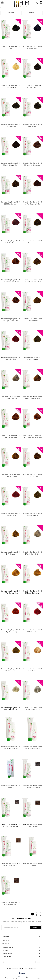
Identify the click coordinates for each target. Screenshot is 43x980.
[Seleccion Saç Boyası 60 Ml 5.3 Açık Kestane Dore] (10, 145)
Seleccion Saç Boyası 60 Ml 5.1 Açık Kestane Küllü (32, 786)
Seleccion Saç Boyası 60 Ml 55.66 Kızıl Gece (10, 242)
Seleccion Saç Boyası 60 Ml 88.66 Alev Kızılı (32, 631)
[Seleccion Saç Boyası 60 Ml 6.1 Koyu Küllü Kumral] (10, 807)
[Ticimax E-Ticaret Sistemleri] (21, 973)
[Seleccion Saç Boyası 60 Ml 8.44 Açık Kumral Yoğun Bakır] (10, 612)
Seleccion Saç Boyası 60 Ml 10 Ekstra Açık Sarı (10, 86)
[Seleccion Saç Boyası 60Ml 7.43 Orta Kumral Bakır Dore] (32, 418)
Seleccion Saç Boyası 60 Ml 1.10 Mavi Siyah (32, 47)
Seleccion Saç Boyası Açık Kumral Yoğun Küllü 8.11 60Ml (11, 864)
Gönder (35, 927)
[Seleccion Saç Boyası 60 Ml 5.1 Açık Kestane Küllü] (32, 768)
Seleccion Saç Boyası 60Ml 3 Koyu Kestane (32, 86)
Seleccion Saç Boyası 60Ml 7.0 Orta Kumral (32, 359)
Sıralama (11, 12)
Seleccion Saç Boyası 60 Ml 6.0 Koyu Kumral (32, 242)
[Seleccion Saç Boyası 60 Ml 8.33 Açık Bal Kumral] (32, 573)
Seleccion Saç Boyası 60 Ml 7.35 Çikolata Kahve (10, 903)
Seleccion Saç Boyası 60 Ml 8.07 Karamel (10, 553)
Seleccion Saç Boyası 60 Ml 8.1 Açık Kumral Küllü (32, 553)
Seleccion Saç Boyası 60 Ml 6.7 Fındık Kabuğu (32, 320)
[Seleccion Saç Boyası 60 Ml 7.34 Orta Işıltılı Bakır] (10, 418)
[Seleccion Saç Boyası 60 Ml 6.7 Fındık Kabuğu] (32, 301)
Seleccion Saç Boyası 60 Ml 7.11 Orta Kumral (32, 825)
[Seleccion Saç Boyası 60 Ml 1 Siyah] (10, 29)
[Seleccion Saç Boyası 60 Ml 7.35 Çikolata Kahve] (10, 885)
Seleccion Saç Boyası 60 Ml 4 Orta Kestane (10, 125)
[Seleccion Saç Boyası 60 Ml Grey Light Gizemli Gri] (32, 729)
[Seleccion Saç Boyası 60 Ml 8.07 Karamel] (10, 534)
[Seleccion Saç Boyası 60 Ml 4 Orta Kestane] (10, 107)
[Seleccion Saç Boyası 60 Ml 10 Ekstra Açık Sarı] (10, 68)
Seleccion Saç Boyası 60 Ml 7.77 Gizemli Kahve (32, 475)
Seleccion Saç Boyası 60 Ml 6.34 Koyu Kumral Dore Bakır (10, 281)
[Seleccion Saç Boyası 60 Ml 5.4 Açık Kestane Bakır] (32, 184)
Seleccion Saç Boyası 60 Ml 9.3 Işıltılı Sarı (32, 670)
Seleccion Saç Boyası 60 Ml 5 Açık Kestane (32, 125)
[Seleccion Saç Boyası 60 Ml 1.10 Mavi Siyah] (32, 29)
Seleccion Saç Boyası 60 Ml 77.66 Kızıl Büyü (10, 514)
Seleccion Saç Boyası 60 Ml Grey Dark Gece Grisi (10, 747)
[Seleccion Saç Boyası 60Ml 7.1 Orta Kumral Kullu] (10, 379)
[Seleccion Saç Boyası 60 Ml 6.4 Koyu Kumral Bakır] (10, 301)
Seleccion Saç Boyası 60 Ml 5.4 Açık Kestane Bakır (32, 203)
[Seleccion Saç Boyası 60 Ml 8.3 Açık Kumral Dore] (10, 573)
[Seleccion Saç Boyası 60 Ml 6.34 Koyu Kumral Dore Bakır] (10, 262)
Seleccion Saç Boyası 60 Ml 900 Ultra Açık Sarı (10, 709)
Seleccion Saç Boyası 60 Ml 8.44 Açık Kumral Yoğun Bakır (10, 631)
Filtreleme (31, 12)
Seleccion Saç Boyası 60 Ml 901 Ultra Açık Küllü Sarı (32, 709)
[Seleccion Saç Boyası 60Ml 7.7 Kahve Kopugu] (10, 457)
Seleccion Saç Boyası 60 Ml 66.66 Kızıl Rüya (10, 359)
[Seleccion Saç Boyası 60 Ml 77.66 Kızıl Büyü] (10, 496)
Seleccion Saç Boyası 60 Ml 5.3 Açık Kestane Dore (10, 164)
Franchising (5, 940)
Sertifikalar (5, 943)
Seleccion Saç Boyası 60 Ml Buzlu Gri (10, 786)
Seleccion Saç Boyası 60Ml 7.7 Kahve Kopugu (11, 475)
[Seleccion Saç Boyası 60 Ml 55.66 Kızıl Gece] (10, 223)
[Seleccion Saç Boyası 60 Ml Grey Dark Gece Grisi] (10, 729)
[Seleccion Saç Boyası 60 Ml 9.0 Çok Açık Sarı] (10, 651)
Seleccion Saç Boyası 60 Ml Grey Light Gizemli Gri (32, 747)
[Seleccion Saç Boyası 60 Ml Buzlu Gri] (10, 768)
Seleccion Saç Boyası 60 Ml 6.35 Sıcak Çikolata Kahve (32, 281)
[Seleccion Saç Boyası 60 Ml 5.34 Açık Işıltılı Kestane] (32, 145)
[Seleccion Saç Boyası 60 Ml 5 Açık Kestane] (32, 107)
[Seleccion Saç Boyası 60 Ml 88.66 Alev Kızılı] (32, 612)
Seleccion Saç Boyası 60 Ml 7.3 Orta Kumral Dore (32, 397)
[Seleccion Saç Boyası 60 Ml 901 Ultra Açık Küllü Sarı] (32, 690)
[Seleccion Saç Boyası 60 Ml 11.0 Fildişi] (32, 846)
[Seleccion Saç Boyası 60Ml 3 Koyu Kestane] (32, 68)
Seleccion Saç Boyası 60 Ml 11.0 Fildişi (32, 864)
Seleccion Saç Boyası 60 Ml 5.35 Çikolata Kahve (10, 203)
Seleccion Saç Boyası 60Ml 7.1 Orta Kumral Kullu (11, 397)
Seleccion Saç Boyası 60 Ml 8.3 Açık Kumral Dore (10, 592)
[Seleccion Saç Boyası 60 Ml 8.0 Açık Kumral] (32, 496)
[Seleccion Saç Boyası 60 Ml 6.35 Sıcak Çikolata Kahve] (32, 262)
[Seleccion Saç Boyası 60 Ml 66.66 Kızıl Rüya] (10, 340)
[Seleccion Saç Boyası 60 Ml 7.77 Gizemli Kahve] (32, 457)
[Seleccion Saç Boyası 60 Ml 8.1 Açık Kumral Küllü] (32, 534)
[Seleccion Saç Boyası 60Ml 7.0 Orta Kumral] (32, 340)
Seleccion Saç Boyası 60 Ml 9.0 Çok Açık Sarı (10, 670)
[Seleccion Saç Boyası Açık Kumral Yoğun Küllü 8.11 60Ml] (10, 846)
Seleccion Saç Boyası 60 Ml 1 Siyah (10, 47)
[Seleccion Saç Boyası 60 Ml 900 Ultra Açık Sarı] (10, 690)
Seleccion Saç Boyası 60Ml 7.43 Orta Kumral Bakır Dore (32, 436)
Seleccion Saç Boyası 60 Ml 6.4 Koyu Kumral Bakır (10, 320)
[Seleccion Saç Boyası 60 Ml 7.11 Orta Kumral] (32, 807)
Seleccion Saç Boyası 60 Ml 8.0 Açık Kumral (32, 514)
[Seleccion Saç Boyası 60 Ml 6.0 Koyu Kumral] (32, 223)
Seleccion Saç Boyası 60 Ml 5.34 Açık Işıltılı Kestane (32, 164)
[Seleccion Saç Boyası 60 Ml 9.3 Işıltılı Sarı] (32, 651)
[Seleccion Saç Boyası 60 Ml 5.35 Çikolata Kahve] (10, 184)
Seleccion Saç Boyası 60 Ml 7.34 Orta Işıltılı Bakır (10, 436)
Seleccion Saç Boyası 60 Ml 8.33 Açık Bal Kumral (32, 592)
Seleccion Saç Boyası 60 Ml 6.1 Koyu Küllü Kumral (10, 825)
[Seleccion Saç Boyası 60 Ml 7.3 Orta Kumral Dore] (32, 379)
